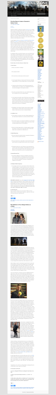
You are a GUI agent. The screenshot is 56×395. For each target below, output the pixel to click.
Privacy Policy (24, 392)
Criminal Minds (39, 107)
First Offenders (39, 111)
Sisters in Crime (39, 129)
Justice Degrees (40, 139)
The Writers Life (39, 135)
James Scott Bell (40, 69)
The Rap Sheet (39, 134)
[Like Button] (12, 195)
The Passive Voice (40, 133)
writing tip (13, 200)
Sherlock (18, 40)
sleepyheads (24, 388)
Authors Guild (39, 104)
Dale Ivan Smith (39, 78)
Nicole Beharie (32, 387)
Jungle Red (39, 117)
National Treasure (28, 387)
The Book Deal (39, 130)
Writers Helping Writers (40, 138)
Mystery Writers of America (41, 121)
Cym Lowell (39, 108)
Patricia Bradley (39, 70)
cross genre (14, 387)
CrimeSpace (39, 106)
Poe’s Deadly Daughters (40, 125)
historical (18, 387)
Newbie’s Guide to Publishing (41, 123)
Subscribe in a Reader (41, 141)
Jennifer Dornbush (40, 73)
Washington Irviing (31, 388)
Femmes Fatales (40, 110)
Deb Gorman (39, 74)
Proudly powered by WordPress (30, 392)
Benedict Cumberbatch (24, 40)
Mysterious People (40, 120)
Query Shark (39, 126)
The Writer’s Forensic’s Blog (41, 136)
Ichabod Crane (21, 387)
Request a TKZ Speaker (14, 15)
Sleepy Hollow (32, 40)
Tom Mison (16, 41)
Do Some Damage (40, 109)
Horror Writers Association (41, 115)
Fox (16, 387)
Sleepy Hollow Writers (20, 388)
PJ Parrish (39, 77)
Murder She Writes (40, 119)
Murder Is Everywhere (40, 118)
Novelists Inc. (39, 124)
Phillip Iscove (12, 388)
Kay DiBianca (39, 72)
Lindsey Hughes (39, 75)
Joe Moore (18, 24)
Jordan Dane (24, 387)
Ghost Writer (39, 112)
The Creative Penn (40, 131)
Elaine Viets (39, 79)
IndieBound (39, 116)
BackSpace (39, 105)
